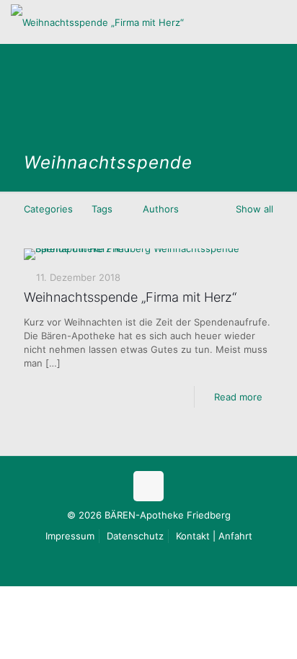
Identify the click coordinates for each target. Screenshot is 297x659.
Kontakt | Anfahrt (214, 536)
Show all (254, 209)
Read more (238, 397)
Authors (161, 209)
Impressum (69, 536)
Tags (102, 209)
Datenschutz (135, 536)
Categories (48, 209)
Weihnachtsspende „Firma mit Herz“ (130, 297)
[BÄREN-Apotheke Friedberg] (97, 22)
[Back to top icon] (148, 486)
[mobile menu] (277, 21)
